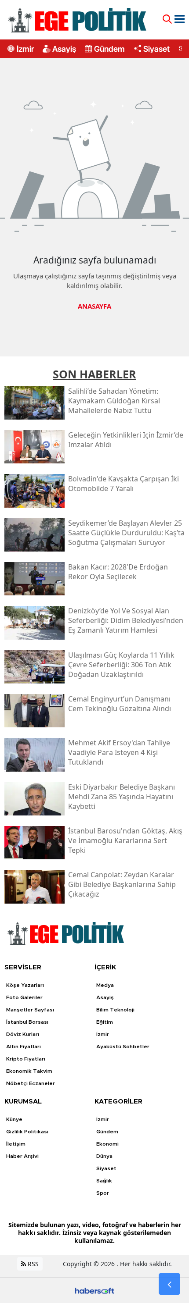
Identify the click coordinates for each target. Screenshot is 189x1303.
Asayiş (64, 49)
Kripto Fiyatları (25, 1058)
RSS (32, 1264)
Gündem (109, 49)
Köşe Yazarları (25, 985)
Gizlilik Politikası (27, 1131)
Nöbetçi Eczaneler (30, 1083)
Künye (14, 1119)
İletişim (15, 1143)
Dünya (104, 1156)
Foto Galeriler (24, 997)
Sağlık (104, 1180)
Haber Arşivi (22, 1156)
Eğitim (104, 1022)
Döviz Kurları (22, 1034)
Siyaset (156, 49)
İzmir (25, 49)
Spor (102, 1193)
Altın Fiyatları (23, 1046)
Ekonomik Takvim (29, 1071)
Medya (105, 985)
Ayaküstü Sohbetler (122, 1046)
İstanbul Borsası (27, 1022)
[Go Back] (169, 1284)
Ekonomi (107, 1143)
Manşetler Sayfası (30, 1009)
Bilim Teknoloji (115, 1009)
